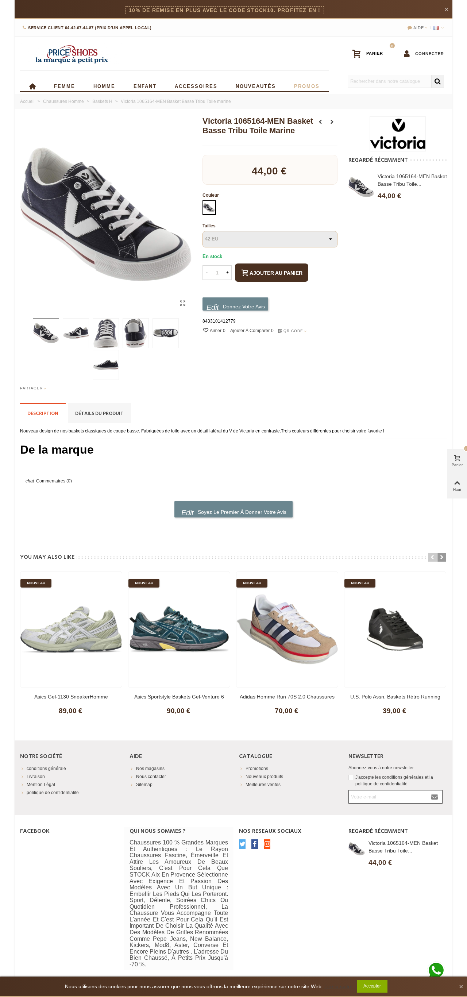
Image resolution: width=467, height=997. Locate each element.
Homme (104, 86)
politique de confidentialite (53, 792)
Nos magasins (150, 768)
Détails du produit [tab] (99, 413)
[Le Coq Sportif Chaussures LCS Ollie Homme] (332, 121)
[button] (432, 557)
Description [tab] (42, 413)
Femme (64, 86)
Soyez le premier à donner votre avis (241, 512)
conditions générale (46, 768)
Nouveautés (256, 86)
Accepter (372, 986)
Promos (307, 86)
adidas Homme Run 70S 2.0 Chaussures (287, 697)
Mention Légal (41, 784)
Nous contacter (151, 776)
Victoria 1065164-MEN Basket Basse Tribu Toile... (412, 180)
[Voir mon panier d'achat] (371, 53)
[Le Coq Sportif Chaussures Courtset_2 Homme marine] (320, 121)
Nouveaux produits (264, 776)
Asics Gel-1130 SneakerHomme (71, 697)
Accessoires (196, 86)
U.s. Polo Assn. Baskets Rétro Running (395, 697)
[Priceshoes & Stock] (71, 53)
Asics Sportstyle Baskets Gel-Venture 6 (179, 697)
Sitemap (144, 784)
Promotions (257, 768)
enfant (145, 86)
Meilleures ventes (263, 784)
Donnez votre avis (243, 306)
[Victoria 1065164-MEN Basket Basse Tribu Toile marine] (182, 303)
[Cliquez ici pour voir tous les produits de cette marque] (398, 133)
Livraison (36, 776)
